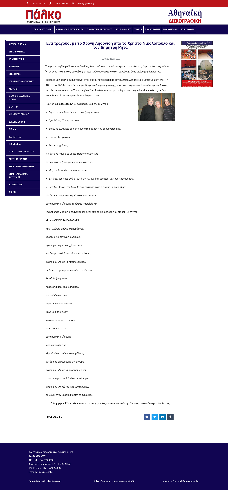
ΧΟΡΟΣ (12, 192)
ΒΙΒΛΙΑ (12, 129)
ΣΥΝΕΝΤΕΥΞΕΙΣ (16, 59)
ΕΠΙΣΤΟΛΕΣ (15, 74)
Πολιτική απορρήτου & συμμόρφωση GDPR (114, 481)
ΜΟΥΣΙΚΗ (13, 89)
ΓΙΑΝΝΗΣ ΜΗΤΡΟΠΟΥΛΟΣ (99, 29)
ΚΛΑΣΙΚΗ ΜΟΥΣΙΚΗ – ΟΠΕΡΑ (19, 98)
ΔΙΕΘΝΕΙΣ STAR (17, 122)
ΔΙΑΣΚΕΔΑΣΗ (15, 184)
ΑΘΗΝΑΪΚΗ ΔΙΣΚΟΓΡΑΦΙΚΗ (69, 29)
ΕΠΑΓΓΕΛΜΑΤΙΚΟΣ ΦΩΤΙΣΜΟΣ (18, 175)
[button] (147, 417)
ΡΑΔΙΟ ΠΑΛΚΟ (170, 29)
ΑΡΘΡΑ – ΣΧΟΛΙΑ (17, 44)
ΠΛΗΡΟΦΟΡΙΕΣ (152, 29)
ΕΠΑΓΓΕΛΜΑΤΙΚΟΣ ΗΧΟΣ (21, 166)
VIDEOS (138, 29)
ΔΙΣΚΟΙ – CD (15, 136)
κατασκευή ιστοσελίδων (175, 481)
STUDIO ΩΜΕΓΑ (123, 29)
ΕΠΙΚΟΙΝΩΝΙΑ (187, 29)
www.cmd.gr (193, 481)
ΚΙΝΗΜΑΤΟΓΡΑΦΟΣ (19, 114)
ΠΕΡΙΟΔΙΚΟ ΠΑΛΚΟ (43, 29)
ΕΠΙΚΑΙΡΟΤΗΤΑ (17, 51)
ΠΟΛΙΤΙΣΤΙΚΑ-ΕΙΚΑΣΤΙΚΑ (21, 151)
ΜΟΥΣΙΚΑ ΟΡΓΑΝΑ (18, 159)
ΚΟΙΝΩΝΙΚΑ (15, 144)
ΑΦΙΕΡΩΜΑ (14, 66)
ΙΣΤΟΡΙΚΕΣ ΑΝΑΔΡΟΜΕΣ (21, 81)
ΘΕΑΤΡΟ (13, 107)
